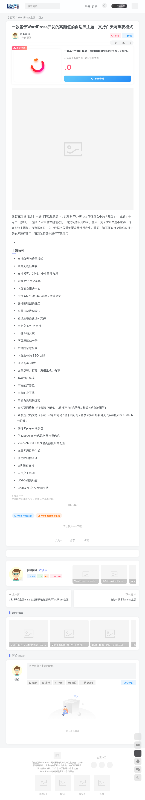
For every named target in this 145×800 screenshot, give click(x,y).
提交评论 (129, 682)
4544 (32, 576)
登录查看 (99, 78)
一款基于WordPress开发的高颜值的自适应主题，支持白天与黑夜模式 (72, 26)
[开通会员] (137, 753)
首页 (12, 17)
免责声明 (101, 757)
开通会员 (121, 5)
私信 (129, 35)
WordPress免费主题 (50, 515)
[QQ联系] (102, 765)
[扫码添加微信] (137, 769)
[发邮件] (110, 765)
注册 (94, 6)
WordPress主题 (26, 17)
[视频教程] (137, 745)
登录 (87, 6)
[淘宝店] (137, 736)
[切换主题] (137, 777)
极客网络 (25, 34)
